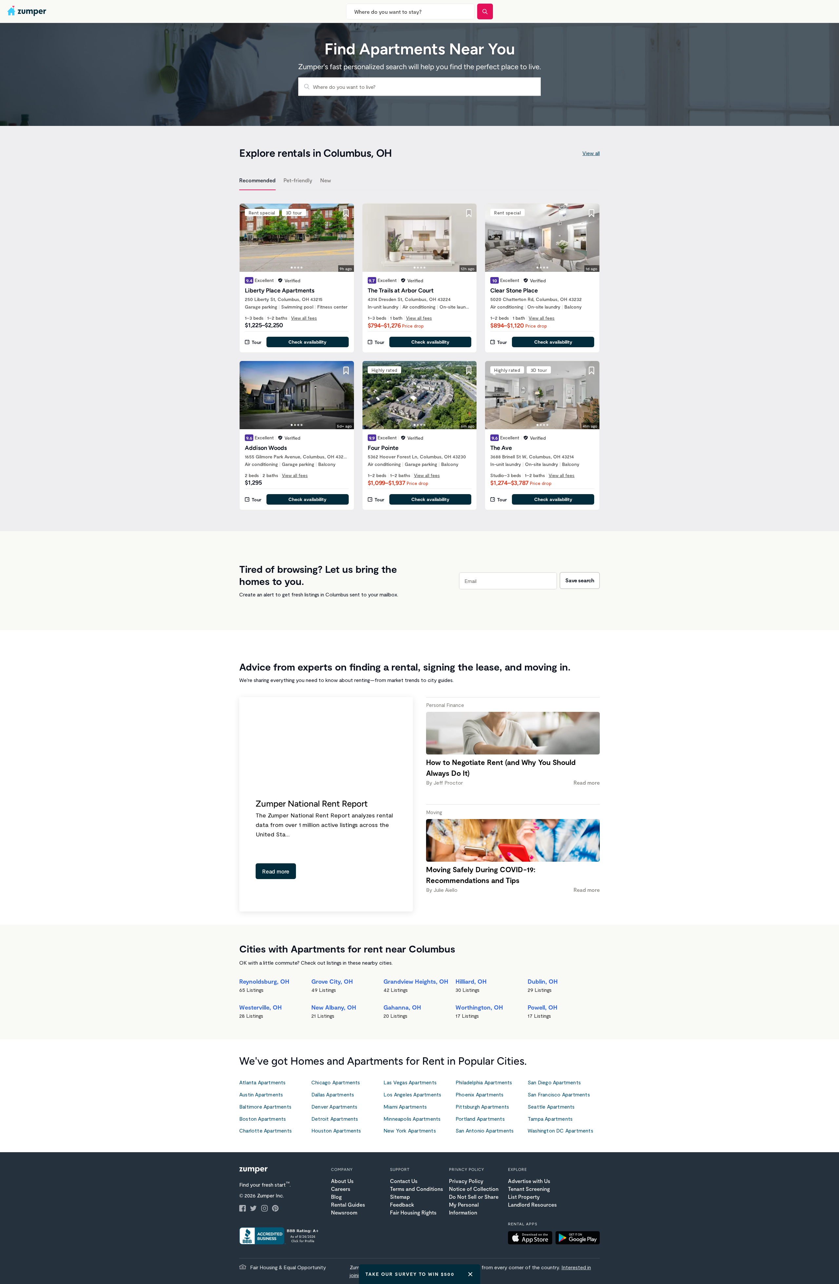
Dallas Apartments (332, 1094)
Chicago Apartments (335, 1082)
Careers (340, 1189)
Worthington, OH (479, 1007)
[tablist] (419, 181)
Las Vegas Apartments (410, 1082)
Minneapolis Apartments (411, 1118)
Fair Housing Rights (413, 1212)
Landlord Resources (532, 1204)
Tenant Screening (529, 1189)
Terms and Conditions (416, 1189)
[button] (532, 1238)
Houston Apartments (336, 1130)
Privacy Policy (466, 1181)
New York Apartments (409, 1130)
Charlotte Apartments (265, 1130)
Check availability (307, 342)
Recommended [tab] (257, 180)
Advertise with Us (529, 1181)
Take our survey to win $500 (410, 1274)
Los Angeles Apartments (412, 1094)
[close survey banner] (470, 1274)
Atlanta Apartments (262, 1082)
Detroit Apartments (334, 1118)
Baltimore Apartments (265, 1106)
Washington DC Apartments (560, 1130)
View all (591, 153)
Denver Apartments (334, 1106)
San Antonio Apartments (485, 1130)
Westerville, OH (260, 1007)
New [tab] (325, 180)
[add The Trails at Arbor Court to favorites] (468, 213)
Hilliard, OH (471, 981)
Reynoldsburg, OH (264, 981)
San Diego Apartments (554, 1082)
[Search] (485, 11)
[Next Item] (345, 238)
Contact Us (404, 1181)
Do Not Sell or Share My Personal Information (473, 1204)
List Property (524, 1197)
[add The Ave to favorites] (591, 370)
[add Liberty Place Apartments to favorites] (346, 213)
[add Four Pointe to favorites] (468, 370)
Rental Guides (348, 1204)
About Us (342, 1181)
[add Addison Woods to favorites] (346, 370)
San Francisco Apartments (559, 1094)
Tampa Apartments (550, 1118)
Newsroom (344, 1212)
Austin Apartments (261, 1094)
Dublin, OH (543, 981)
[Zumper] (27, 11)
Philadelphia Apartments (484, 1082)
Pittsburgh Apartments (482, 1106)
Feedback (402, 1204)
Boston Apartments (262, 1118)
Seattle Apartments (551, 1106)
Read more (275, 871)
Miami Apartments (405, 1106)
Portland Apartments (480, 1118)
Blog (336, 1197)
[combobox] (410, 11)
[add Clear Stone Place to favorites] (591, 213)
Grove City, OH (332, 981)
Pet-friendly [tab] (297, 180)
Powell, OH (542, 1007)
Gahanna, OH (402, 1007)
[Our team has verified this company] (280, 280)
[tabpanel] (419, 352)
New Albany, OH (333, 1007)
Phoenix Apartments (480, 1094)
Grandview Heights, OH (415, 981)
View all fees (304, 318)
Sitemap (400, 1197)
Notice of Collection (473, 1189)
